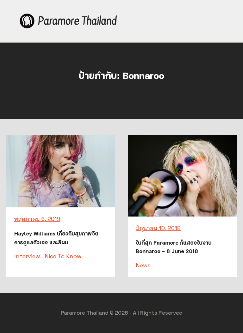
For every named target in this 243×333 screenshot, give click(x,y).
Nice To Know (63, 256)
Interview (27, 256)
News (143, 265)
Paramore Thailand (77, 21)
